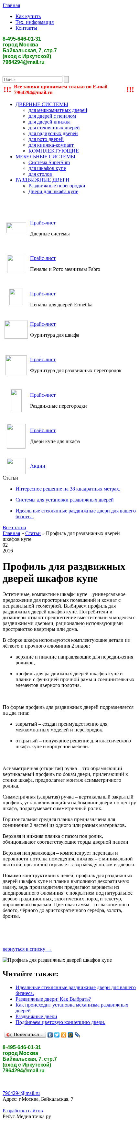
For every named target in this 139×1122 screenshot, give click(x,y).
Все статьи (14, 527)
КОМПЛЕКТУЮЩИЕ (53, 151)
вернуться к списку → (27, 949)
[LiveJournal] (77, 1035)
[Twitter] (57, 1035)
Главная (11, 5)
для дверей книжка (49, 121)
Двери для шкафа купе (53, 191)
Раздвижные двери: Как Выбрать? (53, 999)
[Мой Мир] (70, 1035)
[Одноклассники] (63, 1035)
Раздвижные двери (36, 1016)
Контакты (26, 28)
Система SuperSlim (49, 162)
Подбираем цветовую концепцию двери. (60, 1022)
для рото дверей (46, 139)
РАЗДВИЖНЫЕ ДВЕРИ (43, 180)
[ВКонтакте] (50, 1035)
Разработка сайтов (23, 1110)
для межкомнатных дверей (57, 110)
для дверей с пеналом (52, 116)
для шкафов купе (47, 168)
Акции (37, 466)
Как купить (28, 16)
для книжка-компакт (51, 145)
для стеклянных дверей (54, 127)
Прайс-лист (43, 222)
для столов (40, 174)
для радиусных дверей (53, 133)
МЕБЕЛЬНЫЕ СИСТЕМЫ (45, 156)
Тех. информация (35, 22)
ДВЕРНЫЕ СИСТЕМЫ (42, 104)
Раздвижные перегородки (56, 185)
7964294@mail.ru (21, 1093)
